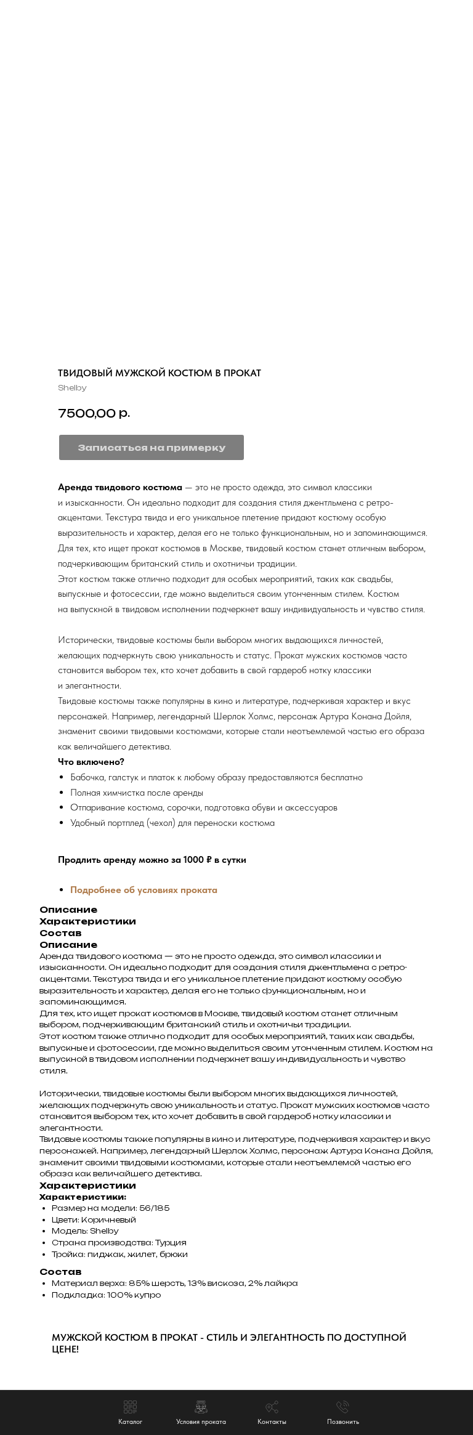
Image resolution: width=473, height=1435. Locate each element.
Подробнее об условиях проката (143, 889)
